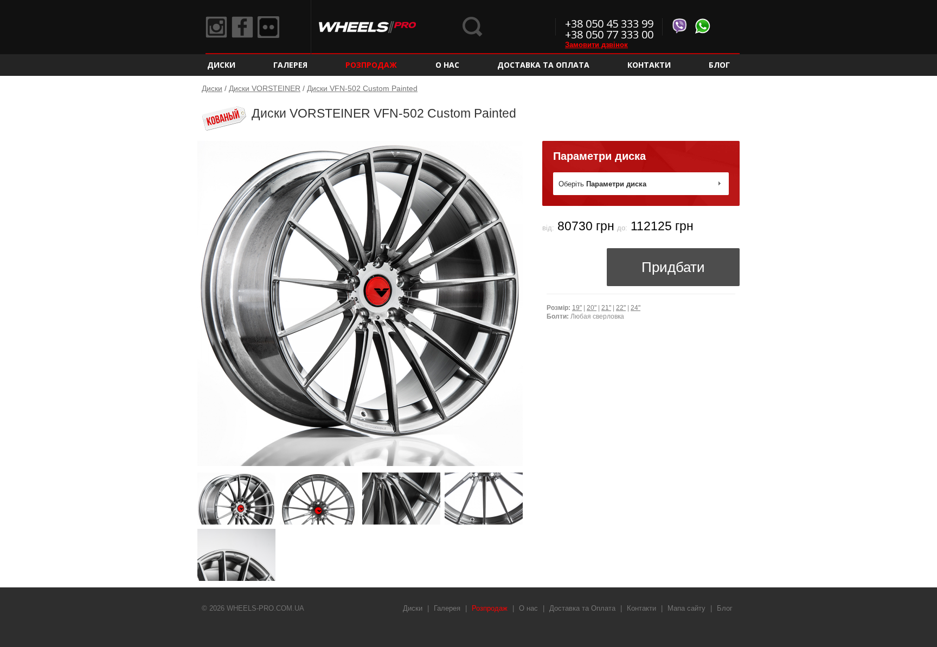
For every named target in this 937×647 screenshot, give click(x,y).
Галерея (290, 65)
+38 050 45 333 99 (609, 23)
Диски (221, 65)
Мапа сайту (686, 608)
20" (591, 308)
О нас (447, 65)
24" (635, 308)
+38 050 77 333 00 (609, 34)
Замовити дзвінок (596, 45)
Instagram (216, 27)
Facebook (242, 27)
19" (577, 308)
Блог (719, 65)
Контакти (649, 65)
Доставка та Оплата (543, 65)
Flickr (268, 27)
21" (606, 308)
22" (621, 308)
